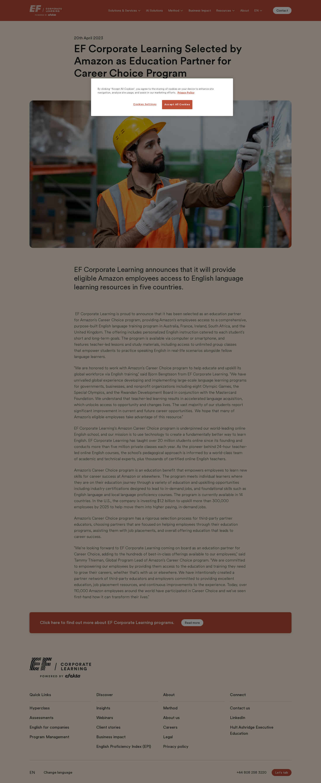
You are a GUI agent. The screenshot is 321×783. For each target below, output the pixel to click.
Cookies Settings (144, 104)
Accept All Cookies (177, 104)
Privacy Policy (186, 92)
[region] (162, 97)
